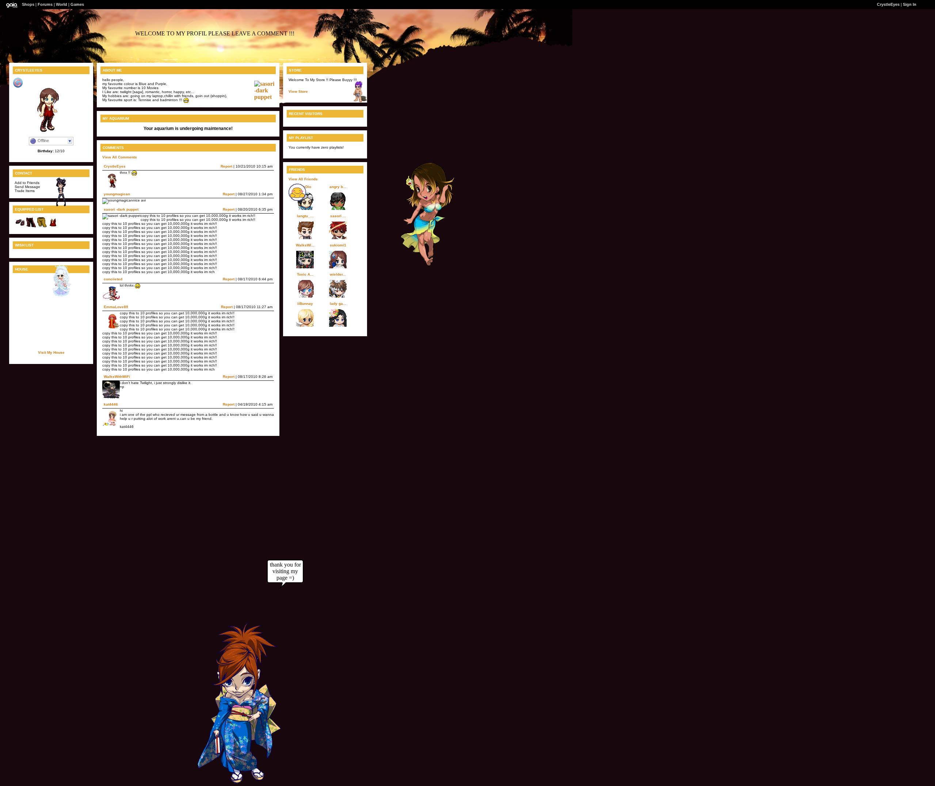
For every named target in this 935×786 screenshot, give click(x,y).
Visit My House (51, 352)
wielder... (338, 274)
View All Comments (119, 157)
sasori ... (338, 216)
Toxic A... (305, 274)
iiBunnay (305, 304)
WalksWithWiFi (117, 377)
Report (226, 166)
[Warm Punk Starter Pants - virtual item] (31, 227)
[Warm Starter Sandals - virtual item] (20, 227)
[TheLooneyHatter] (356, 101)
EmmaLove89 (116, 307)
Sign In (909, 4)
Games (77, 4)
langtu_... (305, 216)
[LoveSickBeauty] (59, 294)
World (61, 4)
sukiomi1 (338, 245)
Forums (45, 4)
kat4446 (111, 404)
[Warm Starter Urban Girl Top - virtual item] (52, 227)
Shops (28, 4)
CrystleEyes (115, 166)
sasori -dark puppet (121, 209)
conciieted (113, 279)
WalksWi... (305, 245)
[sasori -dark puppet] (265, 97)
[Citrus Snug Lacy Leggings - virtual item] (42, 227)
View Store (298, 91)
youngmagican (117, 194)
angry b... (337, 187)
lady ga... (338, 304)
